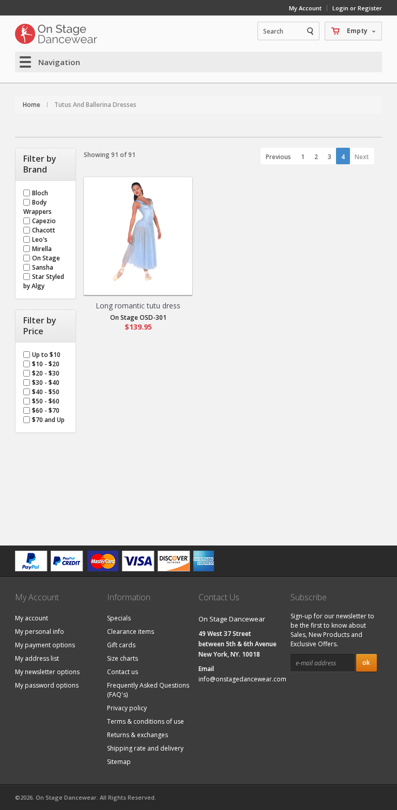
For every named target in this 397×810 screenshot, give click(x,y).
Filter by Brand (39, 164)
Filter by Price (39, 326)
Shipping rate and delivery (145, 748)
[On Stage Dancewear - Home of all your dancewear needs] (56, 33)
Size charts (122, 658)
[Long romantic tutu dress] (138, 231)
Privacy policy (127, 708)
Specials (119, 618)
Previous (278, 156)
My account (31, 618)
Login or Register (357, 8)
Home (31, 104)
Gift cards (121, 645)
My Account (305, 8)
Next (362, 156)
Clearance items (130, 631)
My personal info (39, 631)
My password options (47, 685)
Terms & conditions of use (145, 721)
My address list (37, 658)
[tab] (45, 164)
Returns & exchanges (137, 734)
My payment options (45, 645)
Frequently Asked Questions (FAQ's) (148, 690)
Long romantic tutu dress (138, 305)
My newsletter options (47, 671)
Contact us (122, 671)
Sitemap (119, 761)
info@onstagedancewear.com (242, 679)
